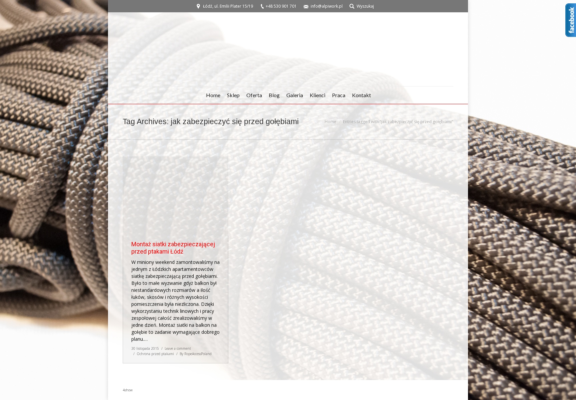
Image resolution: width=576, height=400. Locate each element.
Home (330, 121)
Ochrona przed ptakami (155, 353)
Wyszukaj (365, 6)
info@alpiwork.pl (327, 6)
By (196, 353)
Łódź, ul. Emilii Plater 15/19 (228, 6)
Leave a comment (178, 348)
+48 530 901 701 (281, 6)
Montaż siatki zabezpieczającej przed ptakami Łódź (173, 248)
